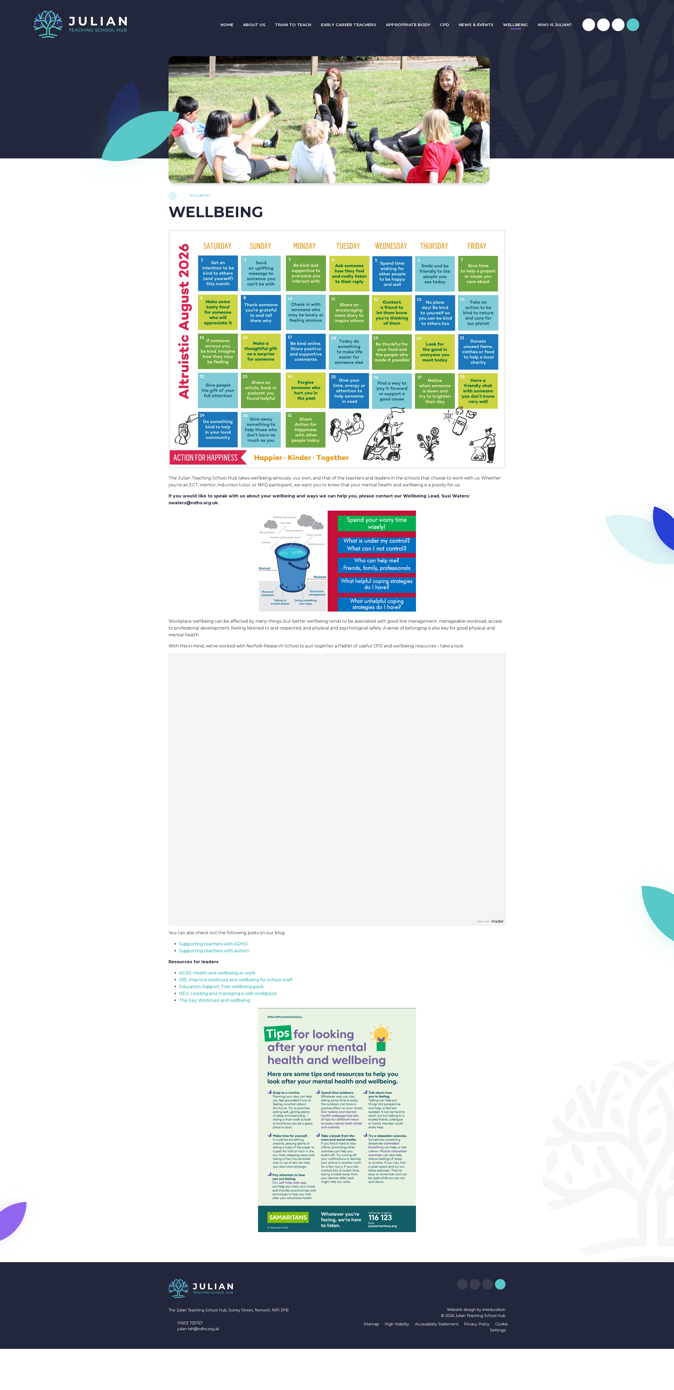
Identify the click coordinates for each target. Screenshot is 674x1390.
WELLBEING (200, 195)
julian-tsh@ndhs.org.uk (198, 1328)
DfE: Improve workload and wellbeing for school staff (236, 979)
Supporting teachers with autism (214, 950)
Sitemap (371, 1324)
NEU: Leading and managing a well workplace (228, 993)
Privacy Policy (476, 1324)
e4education (494, 1309)
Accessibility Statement (436, 1324)
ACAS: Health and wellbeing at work (217, 972)
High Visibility (397, 1324)
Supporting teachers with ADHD (213, 943)
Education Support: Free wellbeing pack (221, 986)
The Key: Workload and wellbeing (214, 1000)
